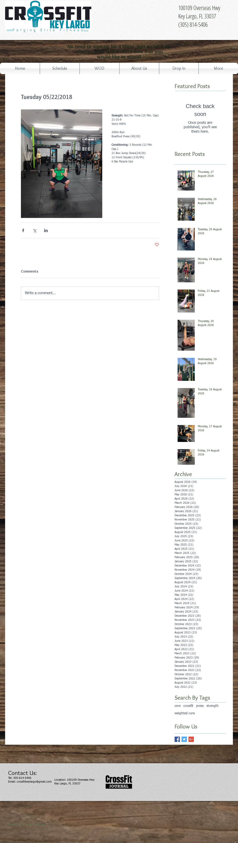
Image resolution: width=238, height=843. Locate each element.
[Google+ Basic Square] (191, 739)
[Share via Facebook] (23, 230)
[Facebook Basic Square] (177, 739)
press (200, 706)
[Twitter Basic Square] (184, 739)
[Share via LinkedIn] (46, 230)
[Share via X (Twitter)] (34, 230)
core (178, 706)
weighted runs (185, 713)
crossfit (188, 706)
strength (212, 706)
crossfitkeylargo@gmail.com (34, 781)
